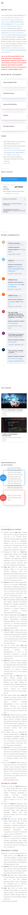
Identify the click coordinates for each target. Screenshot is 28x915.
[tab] (14, 179)
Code (9, 565)
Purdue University (6, 22)
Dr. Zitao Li (11, 284)
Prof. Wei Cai (12, 342)
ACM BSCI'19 (7, 52)
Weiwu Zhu (17, 266)
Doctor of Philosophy (10, 179)
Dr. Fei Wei (18, 284)
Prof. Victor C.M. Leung (15, 358)
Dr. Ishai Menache (14, 154)
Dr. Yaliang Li (12, 286)
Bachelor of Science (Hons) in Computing (12, 204)
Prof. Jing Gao (15, 193)
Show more (7, 163)
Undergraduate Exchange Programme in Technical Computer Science (14, 211)
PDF (25, 547)
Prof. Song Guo (16, 24)
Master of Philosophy (10, 199)
